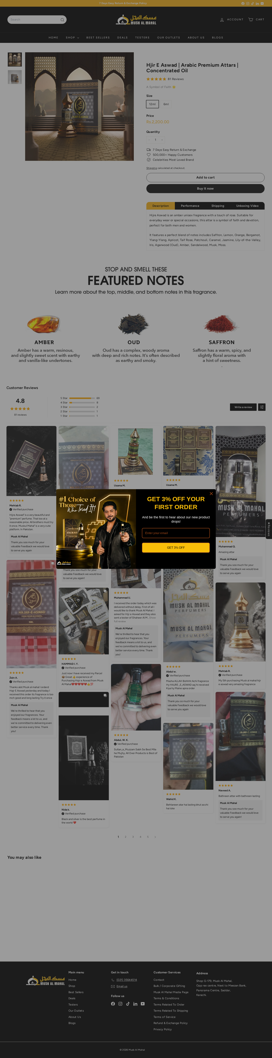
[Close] (211, 493)
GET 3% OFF (176, 547)
